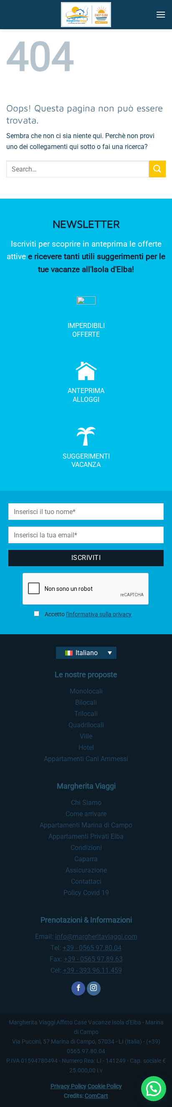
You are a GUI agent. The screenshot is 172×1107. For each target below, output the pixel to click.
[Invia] (157, 169)
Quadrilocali (86, 725)
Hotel (86, 747)
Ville (86, 736)
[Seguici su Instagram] (94, 988)
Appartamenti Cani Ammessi (86, 759)
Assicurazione (86, 870)
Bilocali (86, 702)
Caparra (86, 859)
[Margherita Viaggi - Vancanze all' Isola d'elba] (86, 14)
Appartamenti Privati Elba (86, 836)
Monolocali (86, 691)
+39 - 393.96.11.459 (92, 970)
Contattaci (86, 881)
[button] (161, 14)
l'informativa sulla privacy (99, 614)
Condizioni (86, 848)
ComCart (96, 1095)
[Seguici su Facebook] (78, 988)
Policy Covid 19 (86, 893)
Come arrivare (86, 814)
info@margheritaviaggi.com (96, 937)
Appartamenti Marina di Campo (86, 825)
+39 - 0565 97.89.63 (93, 959)
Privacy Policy (68, 1086)
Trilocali (86, 714)
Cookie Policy (105, 1086)
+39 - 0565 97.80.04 (92, 948)
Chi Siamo (86, 803)
